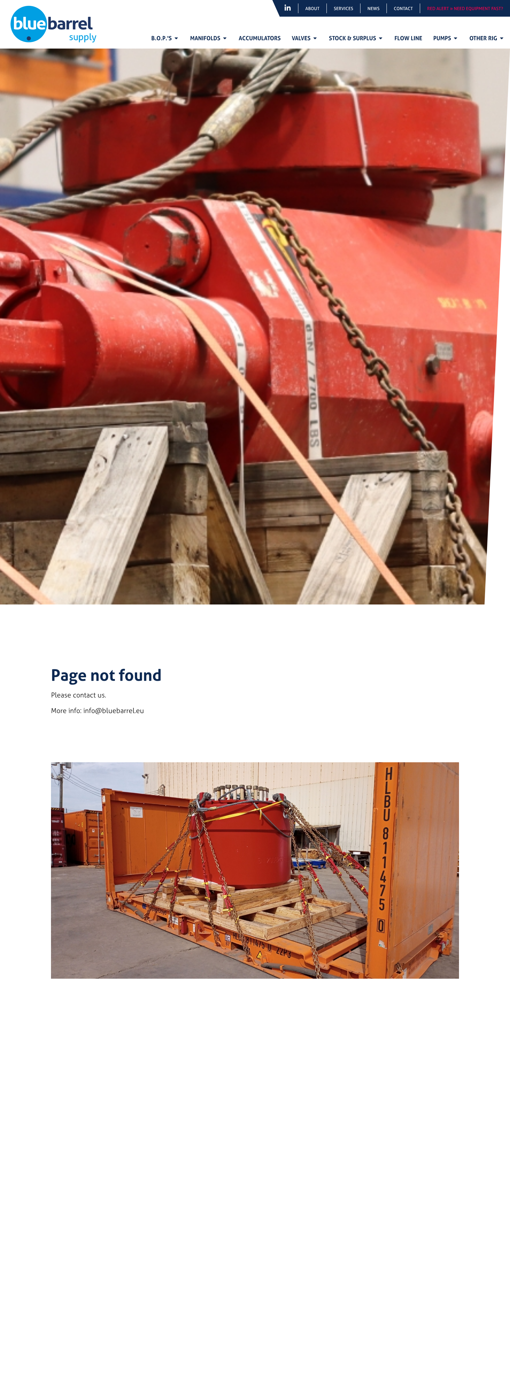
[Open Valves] (315, 38)
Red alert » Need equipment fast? (465, 8)
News (373, 8)
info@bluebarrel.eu (113, 710)
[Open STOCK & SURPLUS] (380, 38)
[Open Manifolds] (225, 38)
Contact (403, 8)
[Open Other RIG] (501, 38)
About (312, 8)
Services (343, 8)
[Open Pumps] (455, 38)
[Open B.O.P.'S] (176, 38)
